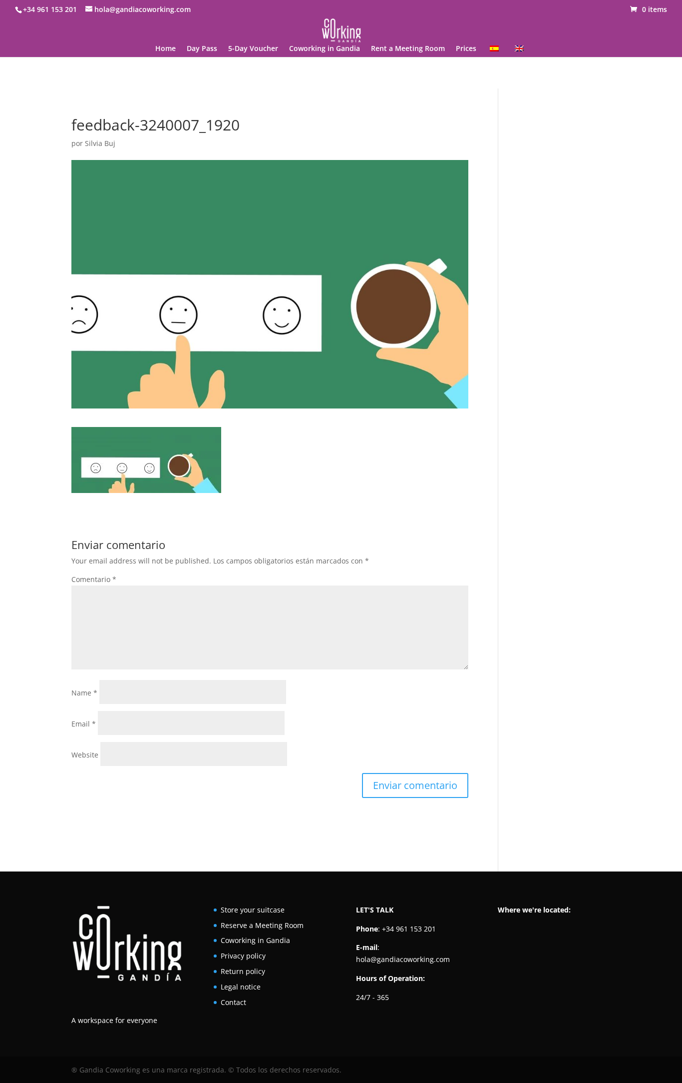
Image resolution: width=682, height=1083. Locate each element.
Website (84, 755)
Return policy (243, 971)
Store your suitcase (253, 909)
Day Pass (202, 49)
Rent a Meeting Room (408, 49)
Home (165, 49)
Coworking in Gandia (324, 49)
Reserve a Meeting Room (262, 925)
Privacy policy (243, 955)
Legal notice (241, 987)
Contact (233, 1002)
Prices (466, 49)
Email (83, 723)
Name (84, 693)
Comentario (93, 579)
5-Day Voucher (253, 49)
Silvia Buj (100, 143)
